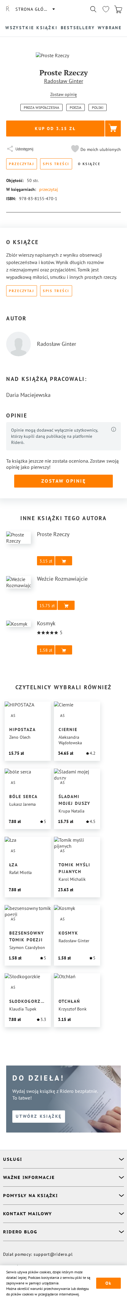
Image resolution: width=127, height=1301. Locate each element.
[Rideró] (7, 9)
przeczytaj (48, 189)
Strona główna (34, 9)
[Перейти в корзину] (118, 9)
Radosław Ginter (63, 81)
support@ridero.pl (53, 1254)
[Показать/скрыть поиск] (93, 9)
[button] (95, 149)
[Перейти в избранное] (105, 9)
